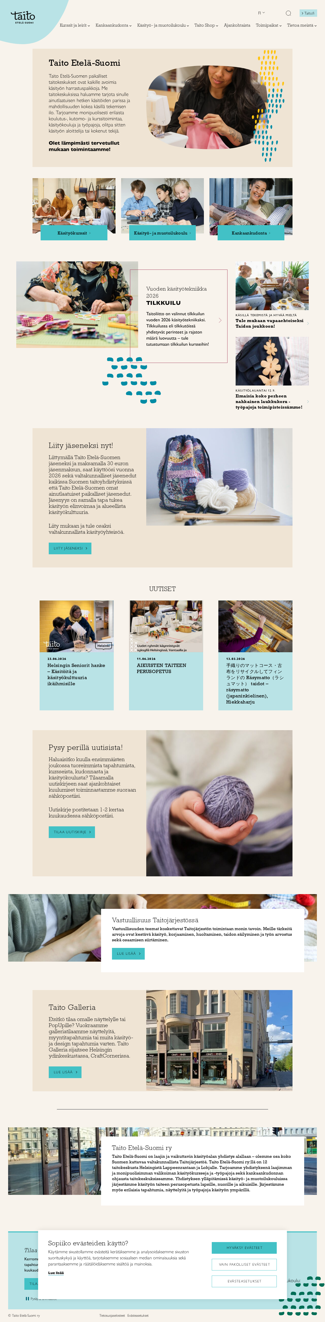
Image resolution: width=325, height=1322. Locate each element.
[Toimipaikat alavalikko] (280, 25)
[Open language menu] (263, 13)
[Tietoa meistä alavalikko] (315, 25)
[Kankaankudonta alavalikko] (130, 25)
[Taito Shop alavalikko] (217, 25)
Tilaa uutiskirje (70, 832)
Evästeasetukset (245, 1281)
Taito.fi (309, 13)
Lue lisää (63, 1072)
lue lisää (126, 953)
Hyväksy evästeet (245, 1248)
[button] (288, 14)
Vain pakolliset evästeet (244, 1264)
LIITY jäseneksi (68, 548)
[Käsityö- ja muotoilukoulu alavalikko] (188, 25)
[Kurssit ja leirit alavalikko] (89, 25)
